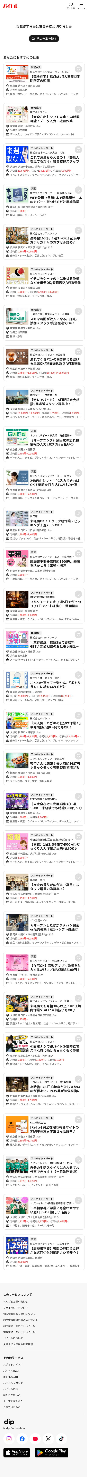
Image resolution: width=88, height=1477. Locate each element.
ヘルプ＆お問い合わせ (15, 1301)
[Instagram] (9, 1439)
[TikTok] (61, 1439)
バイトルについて (13, 1338)
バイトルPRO (10, 1388)
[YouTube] (35, 1439)
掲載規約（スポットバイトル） (20, 1332)
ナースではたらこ (13, 1401)
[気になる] (78, 68)
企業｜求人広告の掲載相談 (18, 1344)
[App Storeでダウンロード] (16, 1453)
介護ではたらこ (11, 1407)
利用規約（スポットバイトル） (20, 1326)
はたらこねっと (11, 1395)
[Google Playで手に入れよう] (51, 1453)
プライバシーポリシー (15, 1307)
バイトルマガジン (13, 1382)
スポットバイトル (13, 1364)
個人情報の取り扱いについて (19, 1313)
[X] (48, 1439)
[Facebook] (22, 1439)
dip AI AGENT (10, 1376)
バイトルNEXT (11, 1370)
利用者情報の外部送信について (20, 1319)
